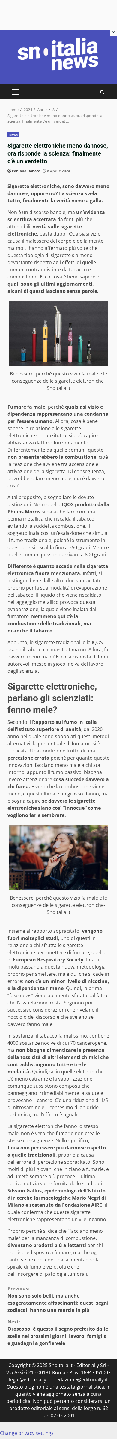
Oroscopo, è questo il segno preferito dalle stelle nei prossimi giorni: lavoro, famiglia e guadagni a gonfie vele (58, 1332)
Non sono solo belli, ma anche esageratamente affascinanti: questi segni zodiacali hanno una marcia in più (58, 1299)
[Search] (102, 92)
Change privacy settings (27, 1433)
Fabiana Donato (26, 170)
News (13, 135)
